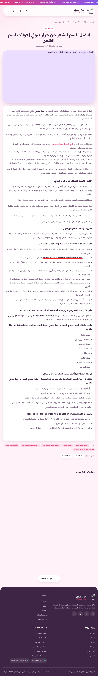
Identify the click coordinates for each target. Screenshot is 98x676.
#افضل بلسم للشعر (82, 445)
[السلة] (14, 11)
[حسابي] (20, 11)
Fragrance (42, 619)
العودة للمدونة (47, 578)
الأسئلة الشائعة (41, 642)
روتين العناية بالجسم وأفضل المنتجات (74, 513)
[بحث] (26, 11)
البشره (44, 606)
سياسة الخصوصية (39, 656)
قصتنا (92, 642)
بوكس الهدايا (42, 615)
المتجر (92, 633)
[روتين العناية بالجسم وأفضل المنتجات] (72, 495)
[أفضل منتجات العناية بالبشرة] (25, 495)
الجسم (44, 601)
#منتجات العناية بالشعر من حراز (84, 449)
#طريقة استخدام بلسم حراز (51, 445)
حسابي (92, 656)
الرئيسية (92, 22)
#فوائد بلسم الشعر (12, 445)
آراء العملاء (91, 651)
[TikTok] (80, 613)
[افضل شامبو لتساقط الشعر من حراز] (72, 540)
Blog (84, 22)
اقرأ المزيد (89, 518)
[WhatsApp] (74, 613)
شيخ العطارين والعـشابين (62, 144)
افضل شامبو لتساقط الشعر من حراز (76, 557)
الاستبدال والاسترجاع (38, 647)
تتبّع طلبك (43, 638)
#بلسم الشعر (68, 445)
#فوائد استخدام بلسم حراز (30, 445)
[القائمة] (7, 11)
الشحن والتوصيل (40, 633)
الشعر (44, 610)
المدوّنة (92, 638)
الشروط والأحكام (40, 651)
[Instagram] (92, 613)
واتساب (77, 455)
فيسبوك (65, 455)
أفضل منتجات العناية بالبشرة (31, 513)
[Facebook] (86, 613)
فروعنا (92, 647)
